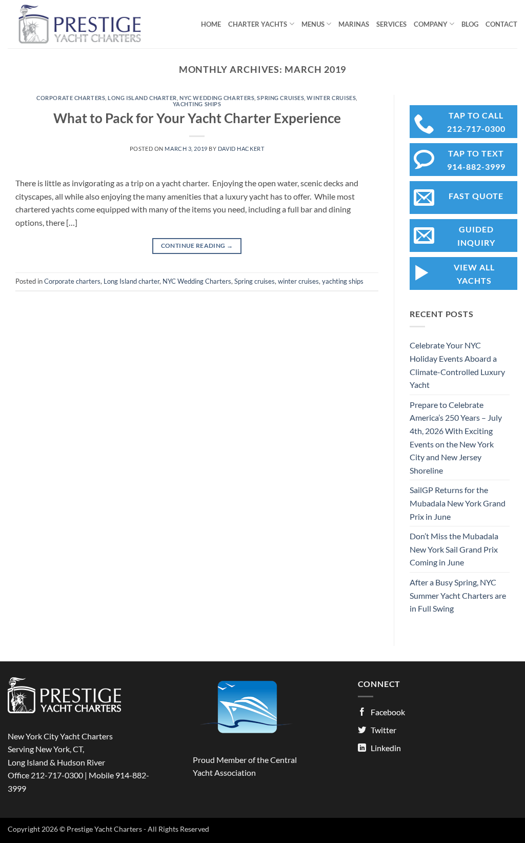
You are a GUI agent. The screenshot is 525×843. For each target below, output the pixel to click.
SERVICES (391, 24)
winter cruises (331, 97)
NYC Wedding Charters (216, 97)
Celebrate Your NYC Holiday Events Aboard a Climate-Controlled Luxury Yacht (457, 364)
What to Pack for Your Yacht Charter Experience (197, 118)
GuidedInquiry (476, 235)
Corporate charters (70, 97)
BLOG (469, 24)
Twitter (383, 730)
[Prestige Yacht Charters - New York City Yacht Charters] (85, 24)
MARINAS (353, 24)
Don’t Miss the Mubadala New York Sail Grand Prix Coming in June (454, 549)
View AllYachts (474, 273)
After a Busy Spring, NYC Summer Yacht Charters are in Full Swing (458, 595)
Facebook (388, 712)
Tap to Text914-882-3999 (476, 159)
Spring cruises (280, 97)
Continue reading (197, 245)
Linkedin (386, 748)
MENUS (313, 24)
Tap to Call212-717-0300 (476, 121)
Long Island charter (142, 97)
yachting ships (197, 104)
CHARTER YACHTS (257, 24)
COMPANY (431, 24)
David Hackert (241, 148)
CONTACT (501, 24)
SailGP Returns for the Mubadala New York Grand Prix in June (458, 503)
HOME (211, 24)
